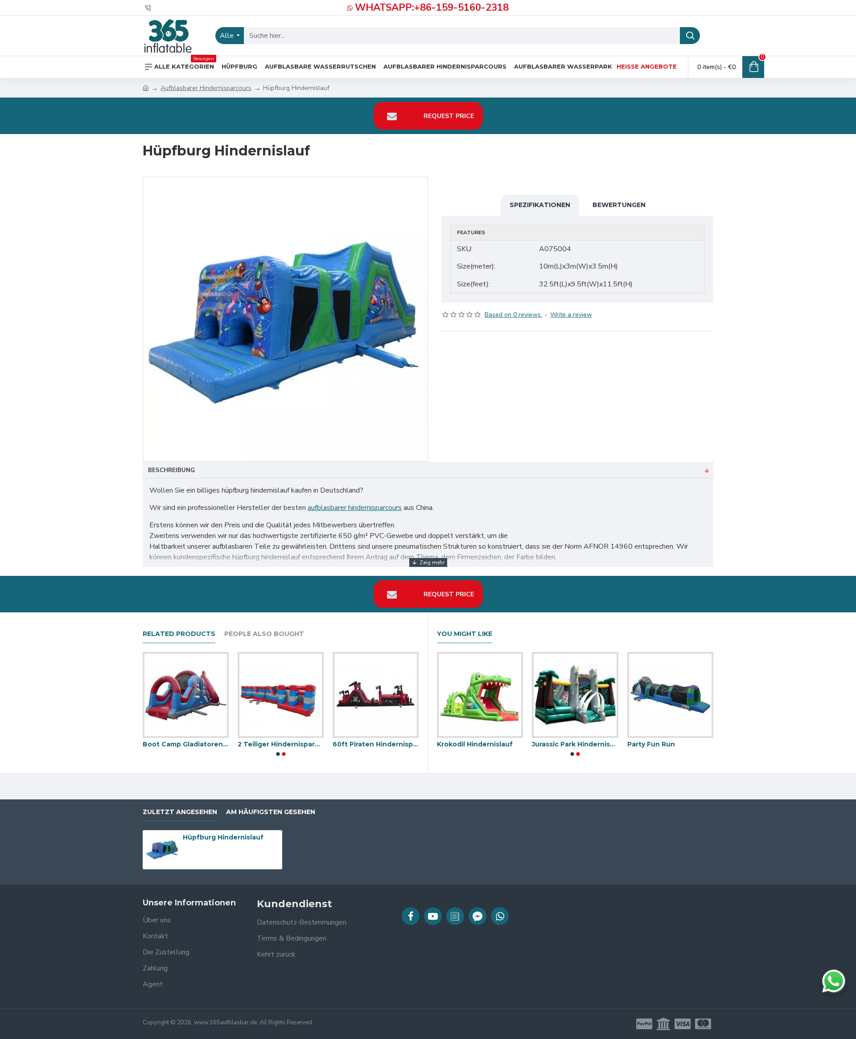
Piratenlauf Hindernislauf (375, 744)
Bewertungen (619, 205)
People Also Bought (264, 634)
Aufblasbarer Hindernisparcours (205, 88)
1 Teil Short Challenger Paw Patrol (661, 744)
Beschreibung (171, 470)
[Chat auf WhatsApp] (833, 981)
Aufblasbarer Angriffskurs (471, 744)
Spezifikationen (540, 205)
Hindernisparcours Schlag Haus (185, 744)
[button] (278, 754)
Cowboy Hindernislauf (275, 744)
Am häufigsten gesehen (270, 812)
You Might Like (464, 634)
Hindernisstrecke (552, 744)
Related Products (179, 634)
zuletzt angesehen (180, 812)
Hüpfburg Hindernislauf (223, 837)
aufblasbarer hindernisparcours (355, 508)
